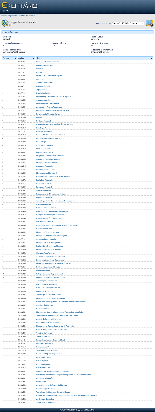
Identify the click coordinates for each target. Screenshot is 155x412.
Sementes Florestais (44, 166)
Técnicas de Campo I (44, 333)
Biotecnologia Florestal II (46, 208)
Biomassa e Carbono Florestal (48, 288)
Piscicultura (41, 382)
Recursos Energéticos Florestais (49, 218)
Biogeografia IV (42, 347)
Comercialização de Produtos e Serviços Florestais (56, 225)
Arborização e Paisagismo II (47, 402)
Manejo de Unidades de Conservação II (51, 236)
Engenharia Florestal (16, 16)
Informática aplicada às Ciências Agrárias (52, 110)
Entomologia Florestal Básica (48, 114)
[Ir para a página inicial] (20, 5)
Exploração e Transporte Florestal (49, 246)
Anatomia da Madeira (44, 145)
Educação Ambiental (44, 343)
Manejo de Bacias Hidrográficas (48, 242)
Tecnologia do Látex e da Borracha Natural (53, 392)
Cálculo (39, 72)
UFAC (6, 11)
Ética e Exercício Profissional (47, 322)
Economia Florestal (44, 197)
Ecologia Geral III (43, 86)
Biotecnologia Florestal (45, 388)
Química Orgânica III (44, 65)
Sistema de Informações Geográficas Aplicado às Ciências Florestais (63, 375)
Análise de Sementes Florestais (48, 319)
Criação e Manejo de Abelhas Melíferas (51, 329)
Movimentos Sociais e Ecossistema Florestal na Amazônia (59, 312)
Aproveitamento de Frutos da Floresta (51, 385)
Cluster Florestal (42, 309)
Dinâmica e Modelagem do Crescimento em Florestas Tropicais (61, 302)
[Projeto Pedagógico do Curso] (149, 26)
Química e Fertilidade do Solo (48, 159)
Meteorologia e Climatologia (47, 103)
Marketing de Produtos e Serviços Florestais (53, 263)
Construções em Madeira (46, 239)
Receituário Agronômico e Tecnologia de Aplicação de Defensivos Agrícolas (66, 395)
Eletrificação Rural (43, 357)
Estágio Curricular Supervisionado (50, 274)
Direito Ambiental (43, 364)
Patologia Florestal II (44, 152)
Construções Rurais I (44, 131)
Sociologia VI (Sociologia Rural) (49, 354)
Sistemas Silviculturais (45, 222)
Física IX (39, 69)
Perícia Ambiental (43, 270)
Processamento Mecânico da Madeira (51, 194)
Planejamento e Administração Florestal (52, 211)
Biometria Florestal (43, 183)
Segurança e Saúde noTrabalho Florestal (52, 371)
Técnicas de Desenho (44, 83)
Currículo (31, 16)
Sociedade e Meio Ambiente (47, 350)
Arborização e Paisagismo (46, 281)
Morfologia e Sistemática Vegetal (49, 76)
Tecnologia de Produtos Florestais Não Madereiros (56, 201)
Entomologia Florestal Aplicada (48, 138)
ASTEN (92, 410)
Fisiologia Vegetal (43, 128)
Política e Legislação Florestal (48, 267)
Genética (39, 117)
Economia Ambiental (44, 291)
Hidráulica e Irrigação (44, 378)
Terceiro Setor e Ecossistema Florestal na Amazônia (57, 315)
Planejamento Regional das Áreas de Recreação (55, 326)
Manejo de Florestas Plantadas (48, 249)
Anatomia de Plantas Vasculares (49, 107)
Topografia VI (41, 90)
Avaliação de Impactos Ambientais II (50, 256)
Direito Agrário (42, 361)
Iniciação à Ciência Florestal (47, 62)
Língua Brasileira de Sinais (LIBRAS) (50, 340)
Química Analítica (43, 100)
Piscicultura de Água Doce (46, 284)
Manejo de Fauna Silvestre (46, 163)
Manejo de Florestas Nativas (47, 232)
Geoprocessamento (44, 229)
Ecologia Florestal (43, 121)
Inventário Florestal (44, 187)
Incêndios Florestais (44, 180)
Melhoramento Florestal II (46, 173)
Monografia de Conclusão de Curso (50, 277)
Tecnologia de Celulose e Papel (48, 295)
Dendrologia (41, 142)
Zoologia (39, 79)
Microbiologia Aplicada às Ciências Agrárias (53, 96)
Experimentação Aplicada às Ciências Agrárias (54, 124)
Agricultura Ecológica (45, 399)
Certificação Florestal (44, 305)
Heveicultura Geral (43, 368)
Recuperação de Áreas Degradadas (50, 260)
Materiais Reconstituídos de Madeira (50, 298)
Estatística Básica (43, 93)
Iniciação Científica (43, 149)
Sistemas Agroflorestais (45, 253)
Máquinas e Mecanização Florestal (50, 156)
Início (3, 16)
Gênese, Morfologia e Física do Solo (50, 135)
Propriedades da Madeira (46, 169)
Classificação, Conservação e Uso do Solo (53, 176)
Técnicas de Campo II (44, 336)
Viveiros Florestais (43, 190)
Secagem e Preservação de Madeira (50, 215)
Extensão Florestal (43, 204)
